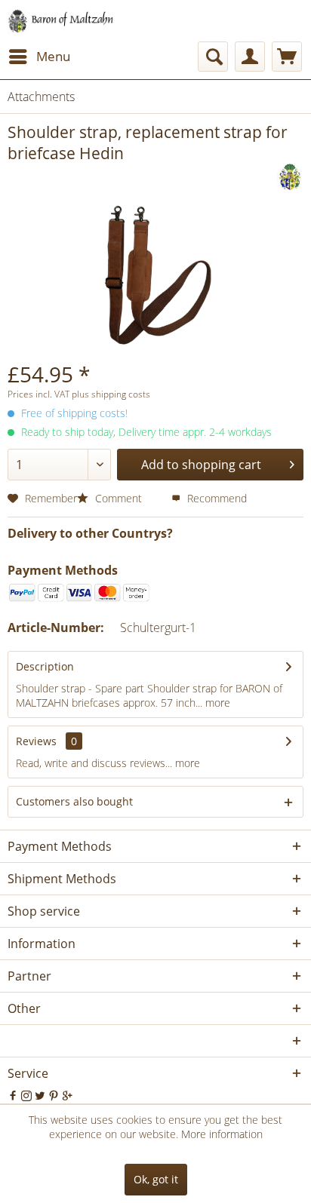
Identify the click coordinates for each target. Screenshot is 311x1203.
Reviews (36, 741)
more (216, 702)
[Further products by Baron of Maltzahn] (290, 177)
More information (222, 1134)
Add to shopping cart (201, 464)
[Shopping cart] (287, 56)
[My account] (250, 56)
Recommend (215, 498)
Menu (53, 56)
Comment (118, 498)
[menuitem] (39, 56)
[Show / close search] (213, 56)
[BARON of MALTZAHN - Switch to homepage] (70, 21)
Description (45, 666)
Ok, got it (156, 1179)
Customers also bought (74, 801)
